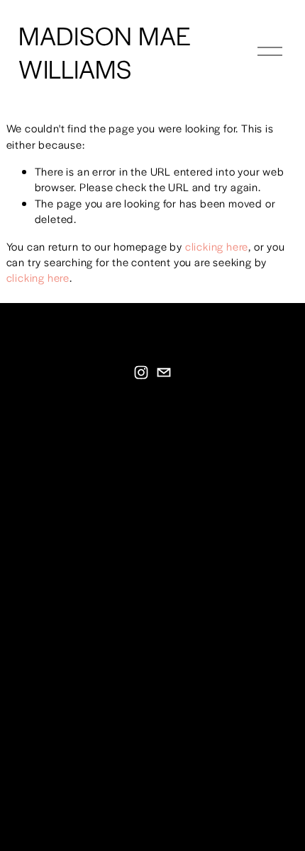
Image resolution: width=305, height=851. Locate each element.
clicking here (216, 246)
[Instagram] (141, 372)
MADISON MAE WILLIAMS (105, 51)
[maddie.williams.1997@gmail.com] (164, 372)
